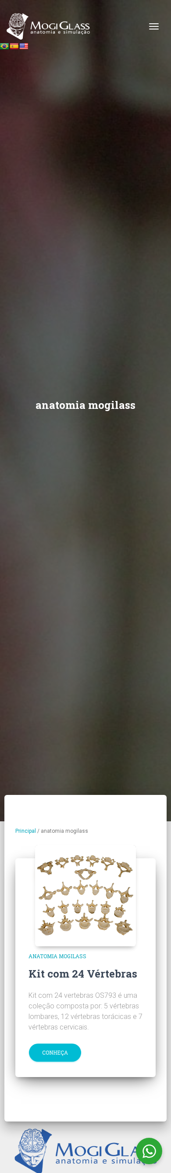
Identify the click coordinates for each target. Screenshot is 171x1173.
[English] (23, 46)
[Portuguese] (4, 46)
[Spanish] (14, 46)
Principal (25, 831)
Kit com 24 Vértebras (82, 974)
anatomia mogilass (57, 956)
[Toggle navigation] (153, 26)
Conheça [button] (55, 1052)
